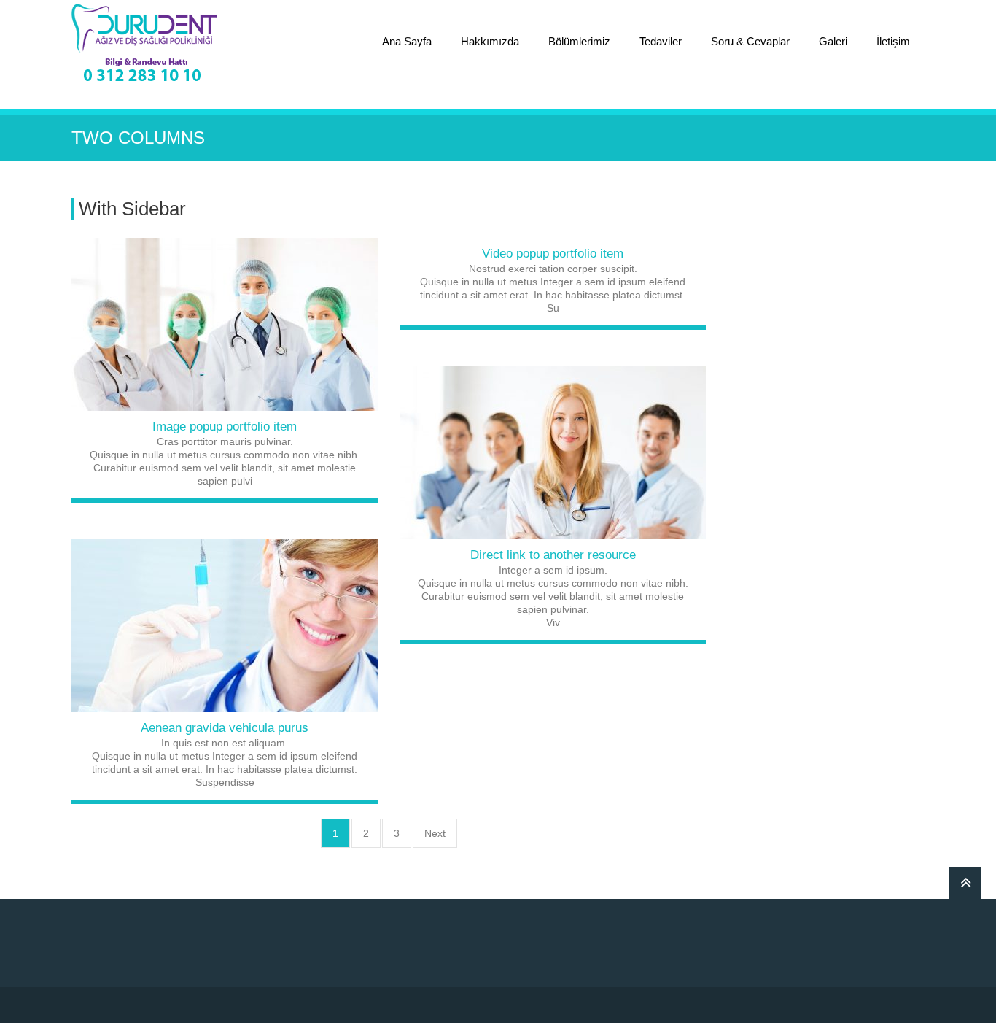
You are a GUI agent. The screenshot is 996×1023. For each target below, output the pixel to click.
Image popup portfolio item (224, 426)
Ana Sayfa (407, 41)
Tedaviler (660, 41)
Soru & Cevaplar (750, 41)
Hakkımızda (490, 41)
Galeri (833, 41)
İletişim (893, 41)
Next (435, 833)
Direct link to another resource (553, 555)
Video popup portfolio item (552, 253)
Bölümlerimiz (579, 41)
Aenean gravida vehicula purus (224, 728)
